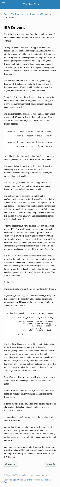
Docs (6, 14)
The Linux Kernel (31, 4)
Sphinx (16, 480)
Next (50, 464)
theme (29, 480)
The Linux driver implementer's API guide (29, 14)
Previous (11, 464)
